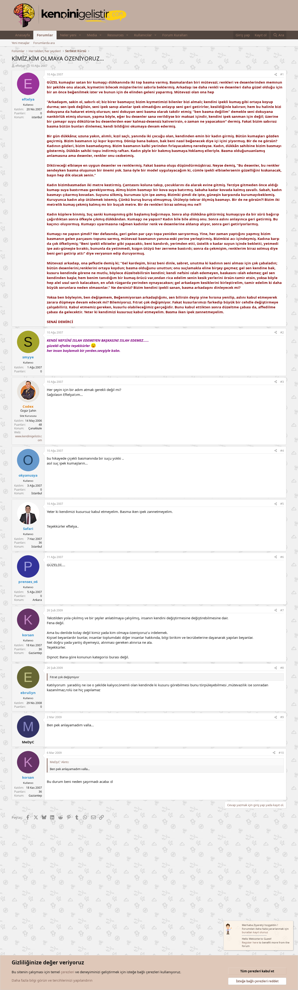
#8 (282, 668)
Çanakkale (35, 428)
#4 (282, 451)
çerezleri (67, 972)
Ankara (37, 600)
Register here (250, 942)
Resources (115, 35)
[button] (80, 35)
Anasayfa (22, 35)
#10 (281, 753)
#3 (282, 382)
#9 (282, 717)
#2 (282, 332)
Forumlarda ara (44, 43)
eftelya (20, 66)
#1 (282, 74)
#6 (282, 557)
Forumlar (45, 35)
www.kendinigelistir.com (28, 438)
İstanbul (36, 493)
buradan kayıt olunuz (255, 932)
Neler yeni (68, 35)
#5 (282, 504)
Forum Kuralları (174, 35)
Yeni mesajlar (21, 43)
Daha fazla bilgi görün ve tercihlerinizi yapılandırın (52, 980)
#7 (282, 610)
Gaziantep (35, 653)
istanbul (37, 117)
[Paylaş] (276, 74)
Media (92, 35)
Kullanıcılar (143, 35)
